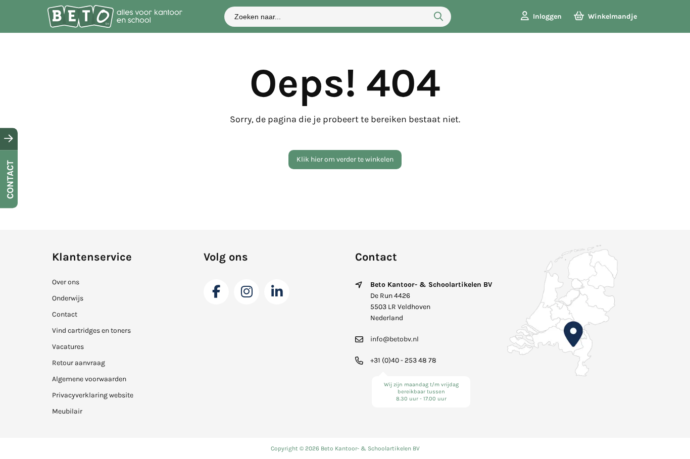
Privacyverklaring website (92, 395)
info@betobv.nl (394, 339)
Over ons (65, 282)
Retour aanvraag (78, 363)
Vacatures (68, 346)
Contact (64, 314)
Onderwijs (67, 298)
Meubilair (67, 411)
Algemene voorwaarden (89, 379)
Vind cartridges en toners (91, 330)
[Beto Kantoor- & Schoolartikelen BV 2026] (114, 25)
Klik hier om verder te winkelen (345, 159)
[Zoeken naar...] (438, 17)
